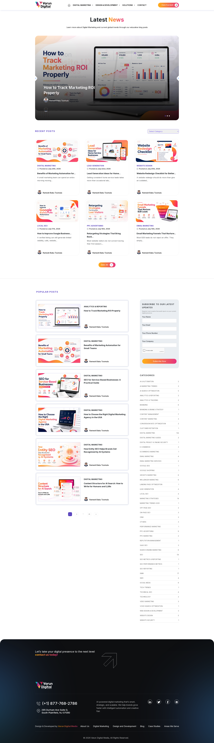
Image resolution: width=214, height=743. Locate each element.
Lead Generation (95, 166)
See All (105, 264)
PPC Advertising (95, 226)
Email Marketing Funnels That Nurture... (156, 233)
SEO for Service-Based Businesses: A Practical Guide (102, 381)
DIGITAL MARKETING (82, 5)
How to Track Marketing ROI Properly (69, 90)
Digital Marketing (46, 166)
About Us (84, 726)
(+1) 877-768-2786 (59, 703)
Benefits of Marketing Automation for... (56, 173)
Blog (142, 726)
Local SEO (42, 226)
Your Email (146, 325)
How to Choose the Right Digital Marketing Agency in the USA (105, 416)
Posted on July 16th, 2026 (99, 229)
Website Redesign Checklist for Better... (156, 173)
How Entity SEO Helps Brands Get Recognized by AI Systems (100, 450)
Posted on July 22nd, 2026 (100, 169)
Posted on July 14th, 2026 (149, 229)
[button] (165, 115)
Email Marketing (145, 226)
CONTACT (141, 5)
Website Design (144, 166)
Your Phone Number (150, 333)
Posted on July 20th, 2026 (149, 169)
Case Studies (154, 726)
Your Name (146, 317)
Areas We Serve (171, 726)
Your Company (147, 341)
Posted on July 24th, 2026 (50, 169)
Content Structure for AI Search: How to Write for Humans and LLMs (103, 485)
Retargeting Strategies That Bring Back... (104, 235)
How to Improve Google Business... (54, 233)
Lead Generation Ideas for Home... (104, 173)
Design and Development (124, 726)
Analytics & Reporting (95, 306)
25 (89, 514)
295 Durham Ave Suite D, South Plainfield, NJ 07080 (56, 711)
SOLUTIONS (127, 5)
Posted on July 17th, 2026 (49, 229)
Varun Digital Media (67, 726)
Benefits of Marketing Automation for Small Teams (102, 346)
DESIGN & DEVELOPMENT (107, 5)
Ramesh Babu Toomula (59, 101)
